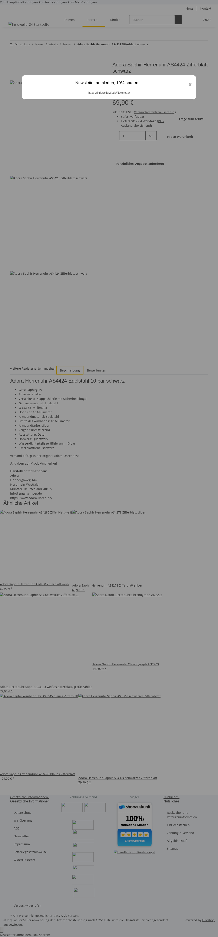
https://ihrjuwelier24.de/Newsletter (109, 92)
